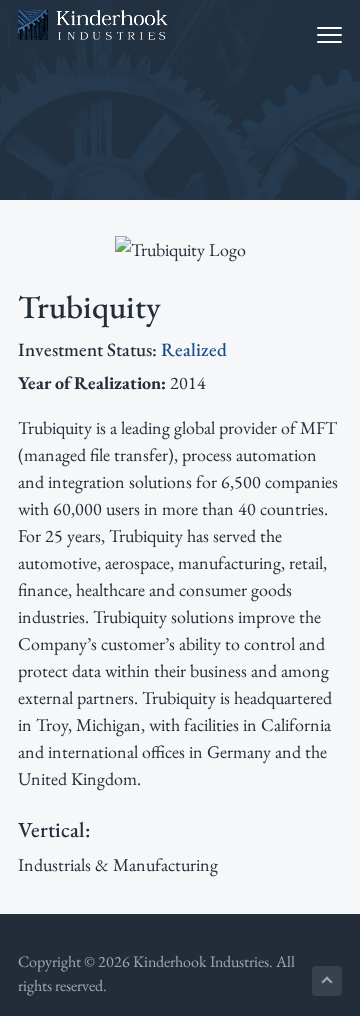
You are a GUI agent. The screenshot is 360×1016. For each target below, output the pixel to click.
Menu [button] (310, 34)
